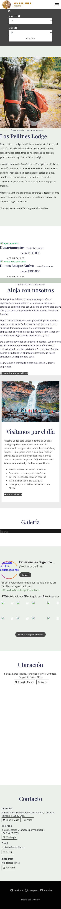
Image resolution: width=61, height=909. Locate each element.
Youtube (48, 890)
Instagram (33, 890)
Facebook (19, 890)
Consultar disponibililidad (15, 373)
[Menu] (57, 4)
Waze (43, 682)
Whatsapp (10, 837)
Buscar (30, 38)
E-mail (8, 852)
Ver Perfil (10, 867)
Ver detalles (15, 258)
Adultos (13, 16)
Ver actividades (14, 494)
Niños (13, 27)
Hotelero (36, 899)
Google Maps (25, 682)
